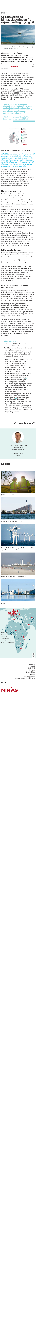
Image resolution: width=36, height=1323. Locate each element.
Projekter (31, 664)
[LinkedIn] (2, 683)
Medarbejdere (30, 672)
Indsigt (32, 666)
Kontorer (32, 670)
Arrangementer (29, 676)
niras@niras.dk (6, 641)
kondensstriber (20, 213)
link (26, 377)
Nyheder (32, 674)
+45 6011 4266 (18, 453)
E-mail (18, 455)
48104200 (5, 639)
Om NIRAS (31, 668)
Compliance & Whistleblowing (25, 678)
